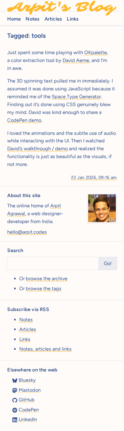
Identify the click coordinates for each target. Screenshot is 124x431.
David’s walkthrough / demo (37, 148)
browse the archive (46, 278)
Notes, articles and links (45, 349)
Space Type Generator (76, 96)
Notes (32, 19)
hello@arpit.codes (27, 232)
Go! (108, 263)
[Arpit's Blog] (61, 5)
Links (73, 19)
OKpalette (95, 52)
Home (14, 19)
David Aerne (76, 60)
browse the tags (43, 288)
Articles (53, 19)
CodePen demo (24, 120)
